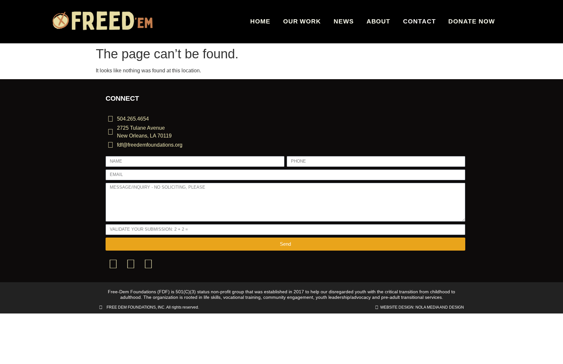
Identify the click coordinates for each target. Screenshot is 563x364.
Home (260, 21)
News (344, 21)
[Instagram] (130, 264)
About (379, 21)
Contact (419, 21)
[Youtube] (148, 264)
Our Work (302, 21)
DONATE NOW (471, 21)
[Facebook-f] (113, 264)
